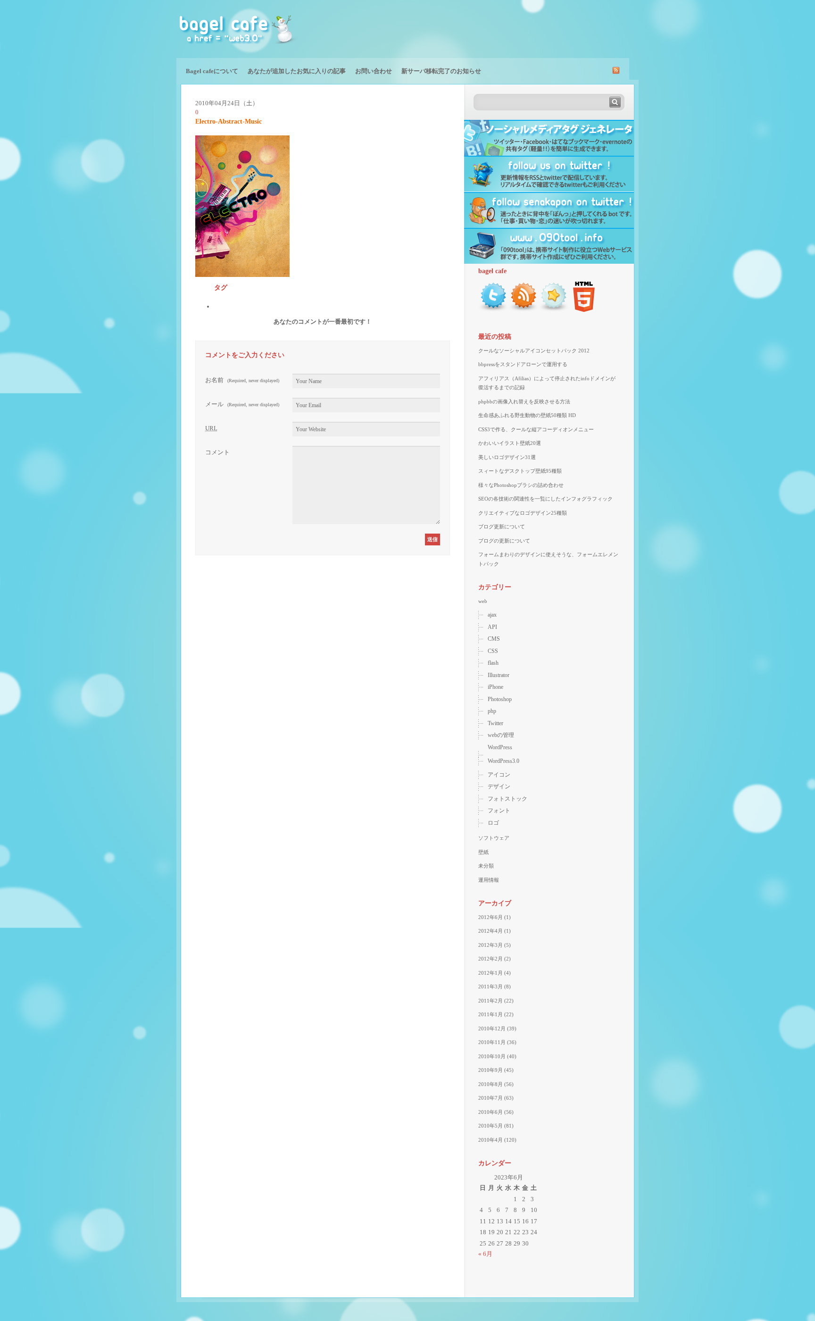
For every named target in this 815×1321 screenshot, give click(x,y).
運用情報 (488, 880)
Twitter (495, 723)
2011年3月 (490, 986)
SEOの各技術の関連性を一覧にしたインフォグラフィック (545, 499)
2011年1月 (490, 1014)
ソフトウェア (493, 838)
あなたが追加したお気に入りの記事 (297, 71)
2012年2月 (490, 958)
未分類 (486, 866)
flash (493, 663)
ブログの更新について (504, 540)
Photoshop (500, 699)
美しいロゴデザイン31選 (507, 457)
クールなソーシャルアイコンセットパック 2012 (534, 350)
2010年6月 (490, 1112)
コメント (217, 452)
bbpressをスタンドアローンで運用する (522, 364)
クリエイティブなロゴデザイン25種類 (522, 513)
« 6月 (485, 1253)
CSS (493, 651)
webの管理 (501, 735)
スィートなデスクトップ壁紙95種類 (520, 471)
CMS (494, 638)
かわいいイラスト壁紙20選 (509, 443)
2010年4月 (490, 1140)
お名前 (242, 380)
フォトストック (507, 798)
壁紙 (483, 852)
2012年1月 (490, 973)
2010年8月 (490, 1084)
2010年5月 (490, 1126)
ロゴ (493, 822)
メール (242, 404)
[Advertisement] (528, 28)
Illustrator (498, 675)
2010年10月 (492, 1056)
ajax (492, 614)
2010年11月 (492, 1042)
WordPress (500, 747)
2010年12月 (492, 1028)
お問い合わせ (373, 71)
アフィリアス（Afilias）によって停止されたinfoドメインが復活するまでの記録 (546, 383)
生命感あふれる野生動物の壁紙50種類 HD (527, 415)
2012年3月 (490, 945)
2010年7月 (490, 1098)
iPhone (495, 687)
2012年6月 (490, 917)
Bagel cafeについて (212, 71)
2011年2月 (490, 1000)
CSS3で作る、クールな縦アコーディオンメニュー (536, 429)
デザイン (499, 786)
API (492, 627)
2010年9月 (490, 1070)
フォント (499, 810)
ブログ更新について (501, 526)
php (492, 711)
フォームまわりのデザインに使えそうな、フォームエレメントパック (548, 559)
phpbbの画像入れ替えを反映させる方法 (524, 401)
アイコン (499, 774)
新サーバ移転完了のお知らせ (441, 71)
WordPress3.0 (503, 761)
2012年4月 (490, 931)
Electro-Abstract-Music (228, 121)
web (482, 601)
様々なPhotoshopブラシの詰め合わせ (521, 485)
